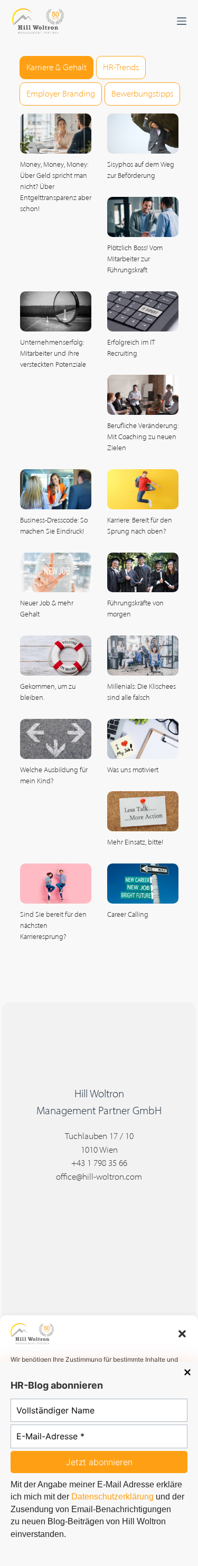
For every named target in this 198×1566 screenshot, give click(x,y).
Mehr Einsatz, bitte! (135, 842)
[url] (55, 133)
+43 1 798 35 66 (99, 1162)
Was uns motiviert (132, 769)
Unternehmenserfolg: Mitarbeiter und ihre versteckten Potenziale (53, 353)
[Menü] (181, 21)
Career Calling (127, 914)
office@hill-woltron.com (99, 1176)
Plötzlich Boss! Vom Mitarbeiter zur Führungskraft (135, 258)
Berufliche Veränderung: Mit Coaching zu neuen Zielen (142, 436)
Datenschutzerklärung (112, 1496)
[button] (182, 1333)
